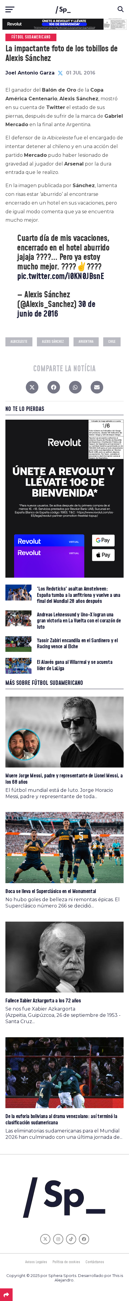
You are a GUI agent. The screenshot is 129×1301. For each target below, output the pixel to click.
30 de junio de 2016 (56, 309)
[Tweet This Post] (32, 389)
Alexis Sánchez (53, 341)
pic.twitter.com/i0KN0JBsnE (60, 276)
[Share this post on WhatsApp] (75, 389)
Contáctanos (95, 1262)
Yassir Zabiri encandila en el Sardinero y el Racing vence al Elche (77, 644)
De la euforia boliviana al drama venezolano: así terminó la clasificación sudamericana (61, 1119)
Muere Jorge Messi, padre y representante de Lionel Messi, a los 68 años (63, 779)
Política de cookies (66, 1262)
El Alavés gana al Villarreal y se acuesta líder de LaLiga (74, 665)
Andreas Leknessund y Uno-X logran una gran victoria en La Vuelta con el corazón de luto (79, 621)
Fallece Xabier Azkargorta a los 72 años (43, 1001)
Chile (112, 341)
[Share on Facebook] (53, 389)
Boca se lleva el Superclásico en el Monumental (50, 891)
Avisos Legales (36, 1262)
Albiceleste (18, 341)
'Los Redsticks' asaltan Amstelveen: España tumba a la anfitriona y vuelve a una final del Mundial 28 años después (78, 595)
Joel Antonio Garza (30, 73)
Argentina (86, 341)
